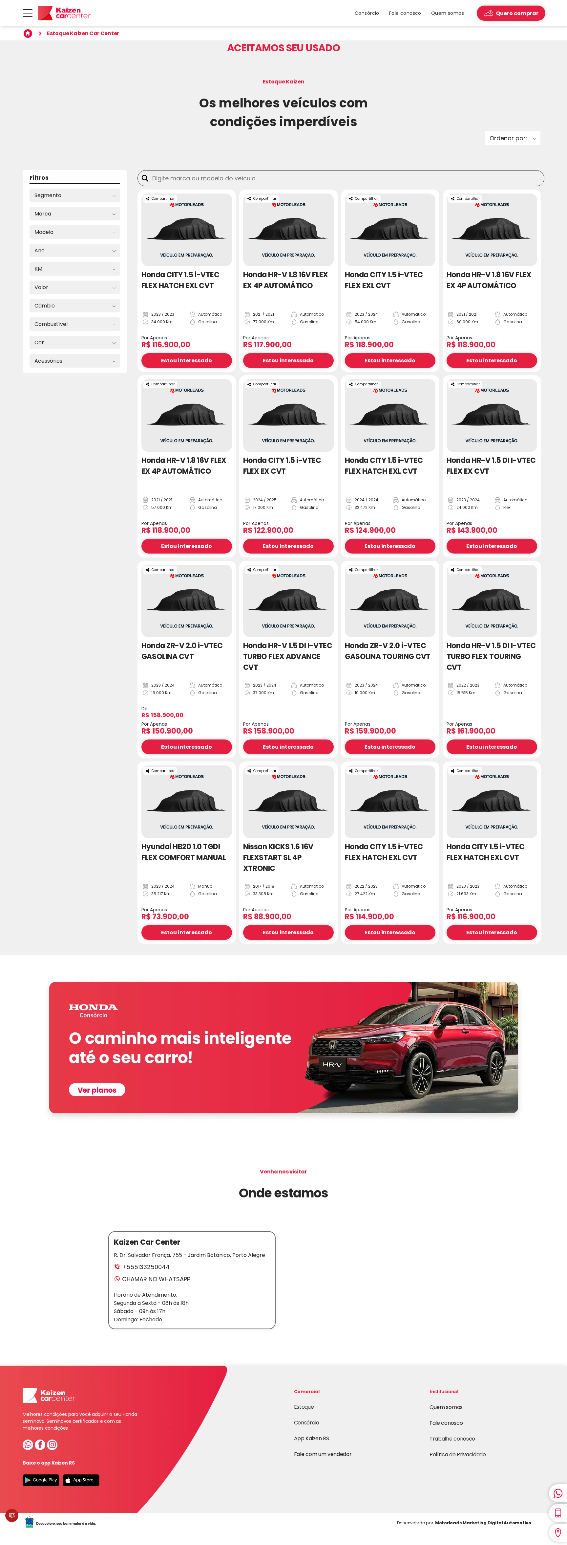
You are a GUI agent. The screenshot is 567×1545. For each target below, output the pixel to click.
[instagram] (52, 1446)
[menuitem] (367, 13)
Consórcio (306, 1422)
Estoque (304, 1407)
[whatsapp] (28, 1446)
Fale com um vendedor (323, 1454)
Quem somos (446, 1407)
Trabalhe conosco (452, 1439)
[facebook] (40, 1446)
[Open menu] (27, 13)
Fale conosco (446, 1423)
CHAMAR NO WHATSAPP (156, 1279)
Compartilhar (163, 198)
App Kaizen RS (311, 1438)
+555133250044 (146, 1267)
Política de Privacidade (458, 1454)
